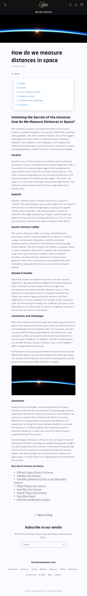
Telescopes (13, 569)
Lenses (34, 569)
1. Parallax (21, 83)
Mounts (43, 569)
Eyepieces (72, 569)
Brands (42, 574)
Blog (50, 574)
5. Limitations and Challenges (29, 100)
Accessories (31, 574)
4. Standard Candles (25, 96)
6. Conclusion (22, 105)
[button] (5, 5)
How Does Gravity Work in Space (33, 499)
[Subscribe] (63, 545)
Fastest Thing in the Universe (32, 492)
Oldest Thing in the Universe (31, 485)
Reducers (53, 569)
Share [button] (17, 74)
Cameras (24, 569)
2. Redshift (21, 88)
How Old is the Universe (29, 489)
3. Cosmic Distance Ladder (28, 92)
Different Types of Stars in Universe (35, 472)
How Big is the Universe (29, 475)
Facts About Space (26, 496)
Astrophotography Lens (39, 591)
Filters (63, 569)
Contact (57, 574)
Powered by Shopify (55, 591)
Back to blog (45, 514)
